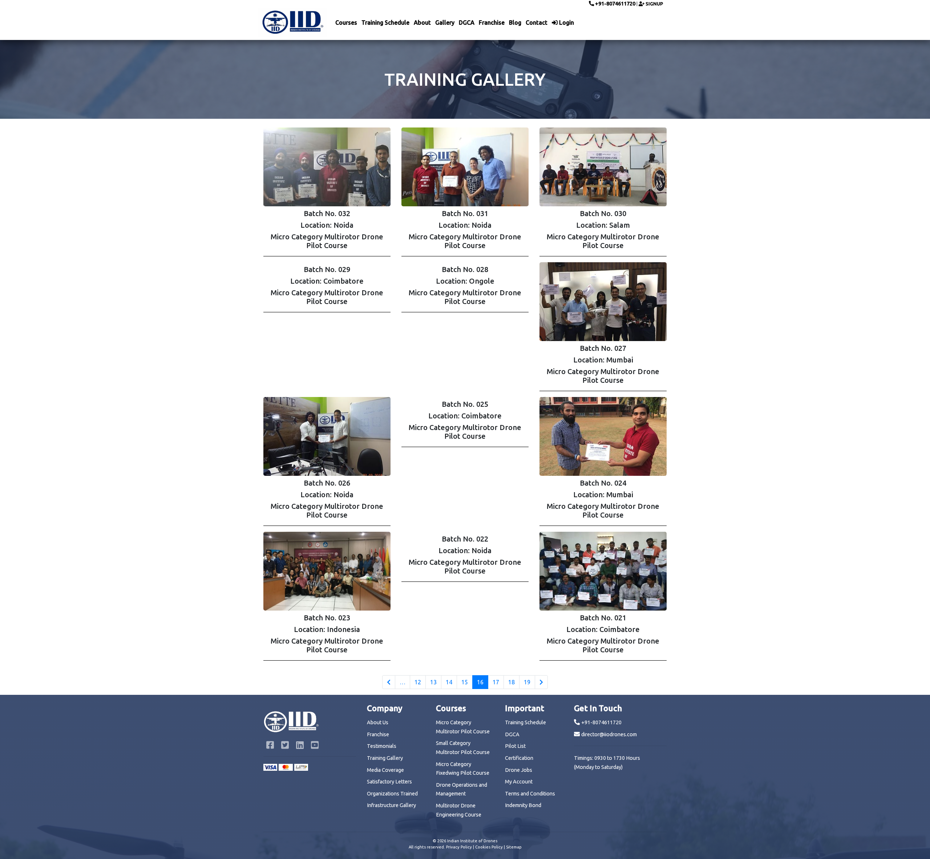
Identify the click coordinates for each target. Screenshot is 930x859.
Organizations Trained (392, 740)
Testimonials (381, 692)
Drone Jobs (518, 716)
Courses (346, 22)
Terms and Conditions (530, 740)
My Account (519, 728)
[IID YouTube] (315, 692)
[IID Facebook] (270, 692)
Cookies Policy (489, 793)
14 (449, 628)
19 (527, 628)
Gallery (444, 22)
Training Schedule (385, 22)
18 (511, 628)
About (422, 22)
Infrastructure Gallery (391, 751)
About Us (377, 669)
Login (566, 22)
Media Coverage (385, 716)
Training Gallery (385, 704)
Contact (536, 22)
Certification (519, 704)
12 (418, 628)
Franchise (492, 22)
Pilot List (515, 692)
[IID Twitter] (285, 692)
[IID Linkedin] (300, 692)
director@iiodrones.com (609, 681)
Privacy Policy (459, 793)
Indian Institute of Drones (472, 787)
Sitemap (514, 793)
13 (433, 628)
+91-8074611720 (614, 4)
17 (496, 628)
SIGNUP (653, 3)
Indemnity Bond (523, 751)
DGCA (466, 22)
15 (464, 628)
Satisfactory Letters (389, 728)
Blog (515, 22)
